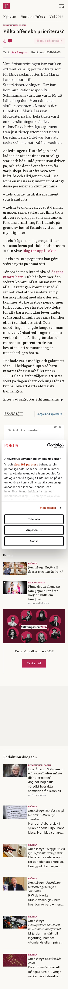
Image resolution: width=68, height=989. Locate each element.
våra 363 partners (26, 464)
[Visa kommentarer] (10, 40)
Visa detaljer (48, 507)
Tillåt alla (34, 519)
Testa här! (34, 663)
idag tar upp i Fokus (39, 250)
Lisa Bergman (19, 52)
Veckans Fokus (33, 16)
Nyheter (9, 16)
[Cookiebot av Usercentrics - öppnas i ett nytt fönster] (48, 445)
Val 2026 (56, 16)
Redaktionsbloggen (14, 25)
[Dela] (4, 40)
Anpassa (32, 530)
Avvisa (34, 541)
